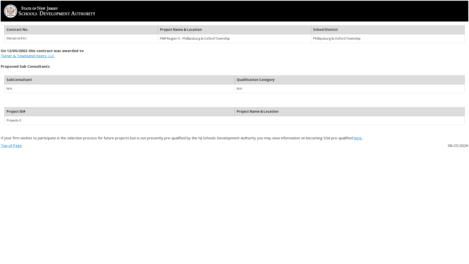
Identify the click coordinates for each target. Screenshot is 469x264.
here (358, 137)
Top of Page (11, 145)
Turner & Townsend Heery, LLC (27, 55)
